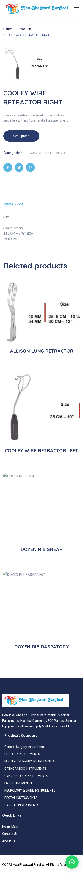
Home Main (10, 826)
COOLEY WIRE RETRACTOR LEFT (41, 450)
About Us (8, 841)
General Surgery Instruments (24, 747)
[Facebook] (7, 167)
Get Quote (21, 136)
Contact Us (9, 834)
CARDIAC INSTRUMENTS (48, 153)
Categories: (13, 153)
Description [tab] (13, 203)
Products (25, 29)
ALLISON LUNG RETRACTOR (41, 351)
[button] (72, 862)
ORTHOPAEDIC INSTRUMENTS (25, 768)
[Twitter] (19, 167)
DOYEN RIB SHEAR (42, 549)
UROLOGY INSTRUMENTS (22, 754)
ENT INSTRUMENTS (18, 783)
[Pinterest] (30, 167)
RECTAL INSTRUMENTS (20, 798)
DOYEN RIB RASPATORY (41, 647)
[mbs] (38, 9)
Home (7, 29)
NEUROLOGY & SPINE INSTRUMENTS (30, 790)
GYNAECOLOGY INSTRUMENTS (26, 776)
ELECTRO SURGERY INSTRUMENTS (29, 761)
